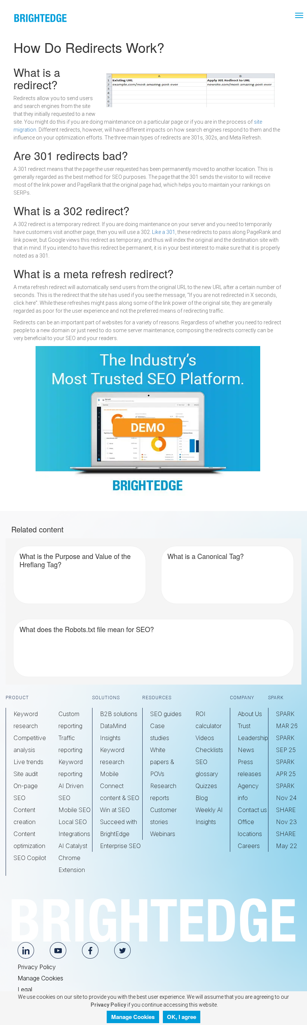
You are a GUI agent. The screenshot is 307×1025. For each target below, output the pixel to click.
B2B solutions (118, 714)
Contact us (252, 810)
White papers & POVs (162, 762)
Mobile (109, 774)
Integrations (74, 834)
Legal (25, 989)
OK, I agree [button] (181, 1017)
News (246, 750)
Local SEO (72, 822)
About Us (250, 714)
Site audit (25, 774)
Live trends (28, 762)
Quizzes (206, 786)
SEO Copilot (29, 858)
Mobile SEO (74, 810)
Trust (244, 726)
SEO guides (166, 714)
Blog (201, 798)
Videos (204, 738)
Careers (249, 846)
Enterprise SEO (120, 846)
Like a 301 (163, 232)
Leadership (253, 738)
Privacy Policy (37, 967)
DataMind (113, 726)
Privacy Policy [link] (107, 1005)
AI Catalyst (72, 846)
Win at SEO (115, 810)
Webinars (162, 834)
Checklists (209, 750)
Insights (110, 738)
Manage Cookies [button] (133, 1017)
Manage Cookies (40, 978)
